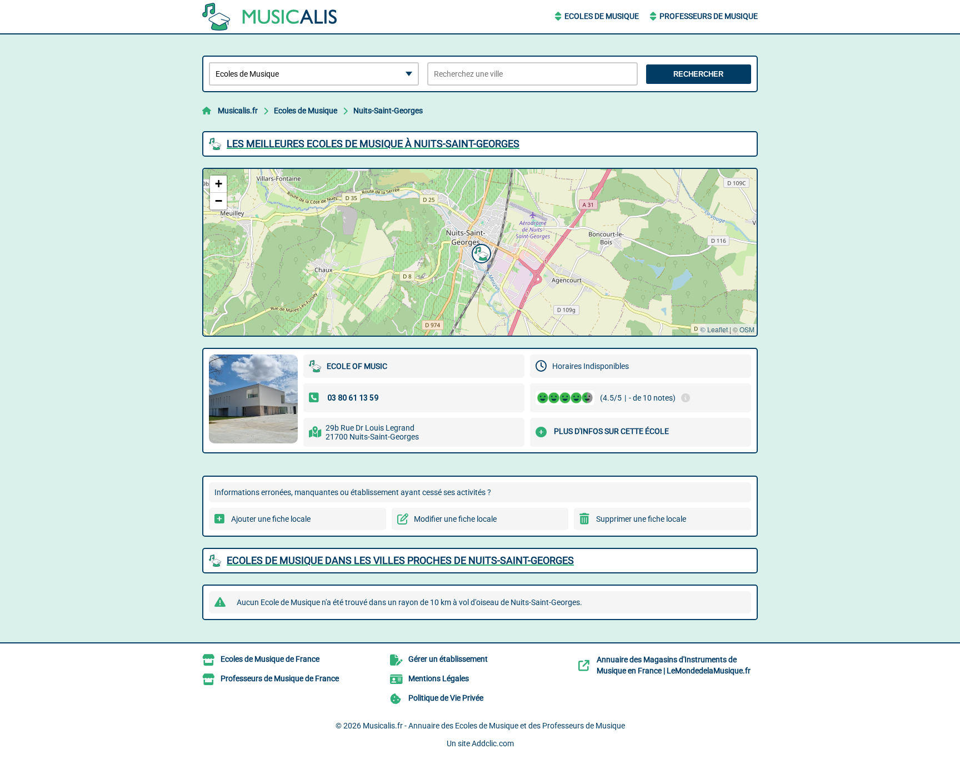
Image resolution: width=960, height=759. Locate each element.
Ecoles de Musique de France (270, 659)
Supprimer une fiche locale (641, 519)
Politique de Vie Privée (445, 697)
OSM (746, 329)
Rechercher (698, 74)
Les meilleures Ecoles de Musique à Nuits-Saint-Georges (373, 143)
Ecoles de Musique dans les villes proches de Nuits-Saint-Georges (400, 560)
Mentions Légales (438, 678)
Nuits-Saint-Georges (388, 110)
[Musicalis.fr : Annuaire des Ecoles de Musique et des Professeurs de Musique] (271, 17)
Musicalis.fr (238, 110)
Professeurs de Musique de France (280, 678)
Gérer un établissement (448, 659)
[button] (480, 252)
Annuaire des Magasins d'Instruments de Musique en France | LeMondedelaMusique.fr (674, 665)
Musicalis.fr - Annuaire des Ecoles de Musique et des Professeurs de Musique (494, 725)
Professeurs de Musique (708, 16)
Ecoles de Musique (601, 16)
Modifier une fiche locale (455, 519)
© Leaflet (714, 329)
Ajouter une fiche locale (271, 519)
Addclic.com (493, 743)
